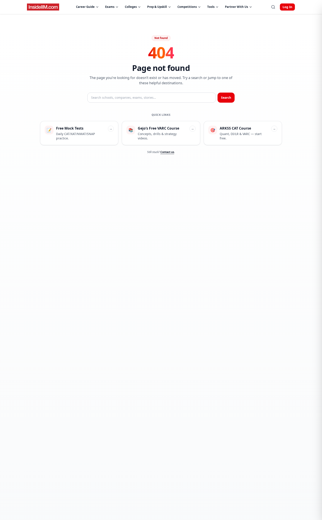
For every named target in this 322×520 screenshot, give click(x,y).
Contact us (167, 152)
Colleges (131, 7)
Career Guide (85, 7)
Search (226, 97)
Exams (109, 7)
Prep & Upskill (157, 7)
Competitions (187, 7)
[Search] (273, 7)
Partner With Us (236, 7)
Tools (210, 7)
